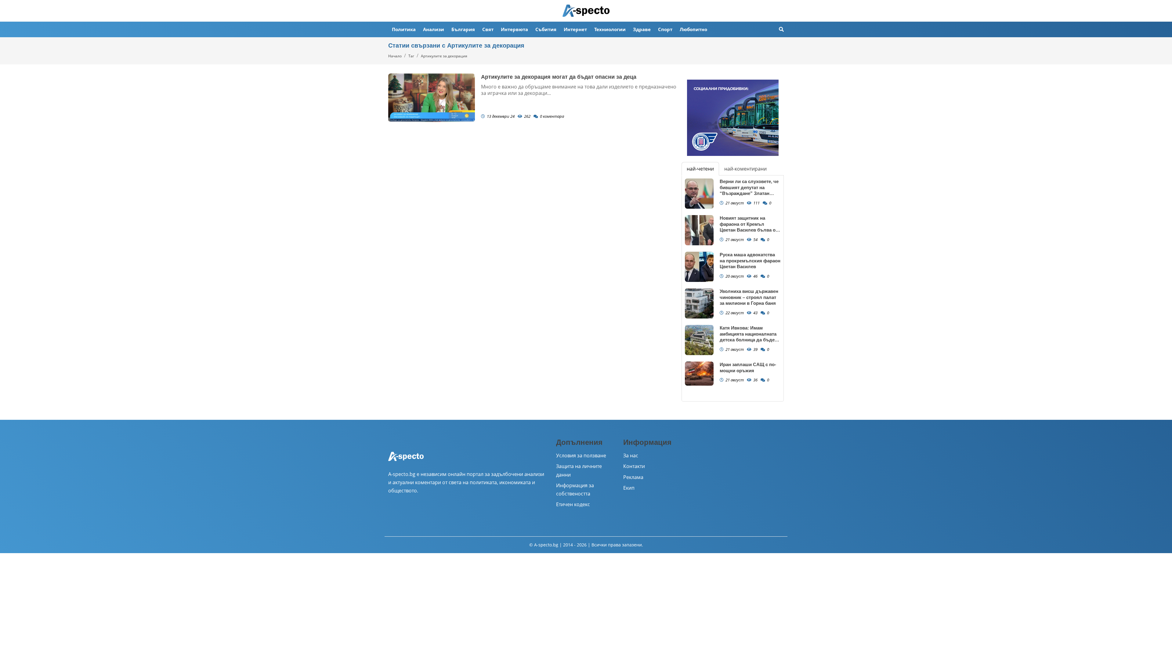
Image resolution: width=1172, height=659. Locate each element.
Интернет (575, 29)
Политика (404, 29)
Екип (629, 487)
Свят (488, 29)
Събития (545, 29)
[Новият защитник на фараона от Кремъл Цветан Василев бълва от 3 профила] (699, 230)
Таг (411, 56)
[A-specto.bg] (586, 11)
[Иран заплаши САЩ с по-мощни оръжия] (699, 374)
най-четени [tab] (700, 168)
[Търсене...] (781, 29)
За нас (630, 455)
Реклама (633, 477)
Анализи (433, 29)
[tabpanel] (732, 288)
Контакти (634, 466)
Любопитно (693, 29)
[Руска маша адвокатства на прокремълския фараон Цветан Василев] (699, 267)
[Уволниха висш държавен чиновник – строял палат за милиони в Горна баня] (699, 303)
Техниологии (610, 29)
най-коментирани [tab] (745, 168)
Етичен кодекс (573, 504)
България (463, 29)
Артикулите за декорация (444, 56)
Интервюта (514, 29)
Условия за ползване (581, 455)
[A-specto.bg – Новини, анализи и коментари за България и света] (406, 460)
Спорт (665, 29)
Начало (395, 56)
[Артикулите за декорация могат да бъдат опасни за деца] (431, 98)
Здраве (642, 29)
